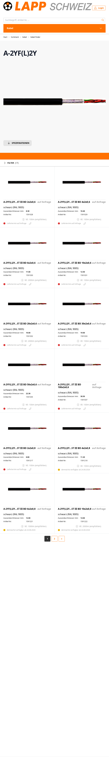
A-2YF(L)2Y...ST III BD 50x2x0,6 (20, 384)
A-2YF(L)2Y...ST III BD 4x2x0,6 (74, 202)
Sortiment (15, 37)
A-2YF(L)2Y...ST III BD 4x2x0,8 (74, 448)
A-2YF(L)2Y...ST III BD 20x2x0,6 (20, 323)
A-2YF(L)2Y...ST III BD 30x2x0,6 (74, 323)
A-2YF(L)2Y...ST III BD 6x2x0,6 (19, 263)
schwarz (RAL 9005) (13, 207)
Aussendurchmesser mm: (13, 211)
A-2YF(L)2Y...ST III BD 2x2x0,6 (19, 202)
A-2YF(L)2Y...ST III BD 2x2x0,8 (19, 448)
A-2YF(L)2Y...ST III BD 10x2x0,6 (74, 263)
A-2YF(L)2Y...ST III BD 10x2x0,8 (74, 509)
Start (5, 37)
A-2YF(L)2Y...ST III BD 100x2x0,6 (69, 386)
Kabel (24, 37)
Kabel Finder (35, 37)
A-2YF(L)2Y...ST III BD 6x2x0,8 (19, 509)
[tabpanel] (54, 101)
